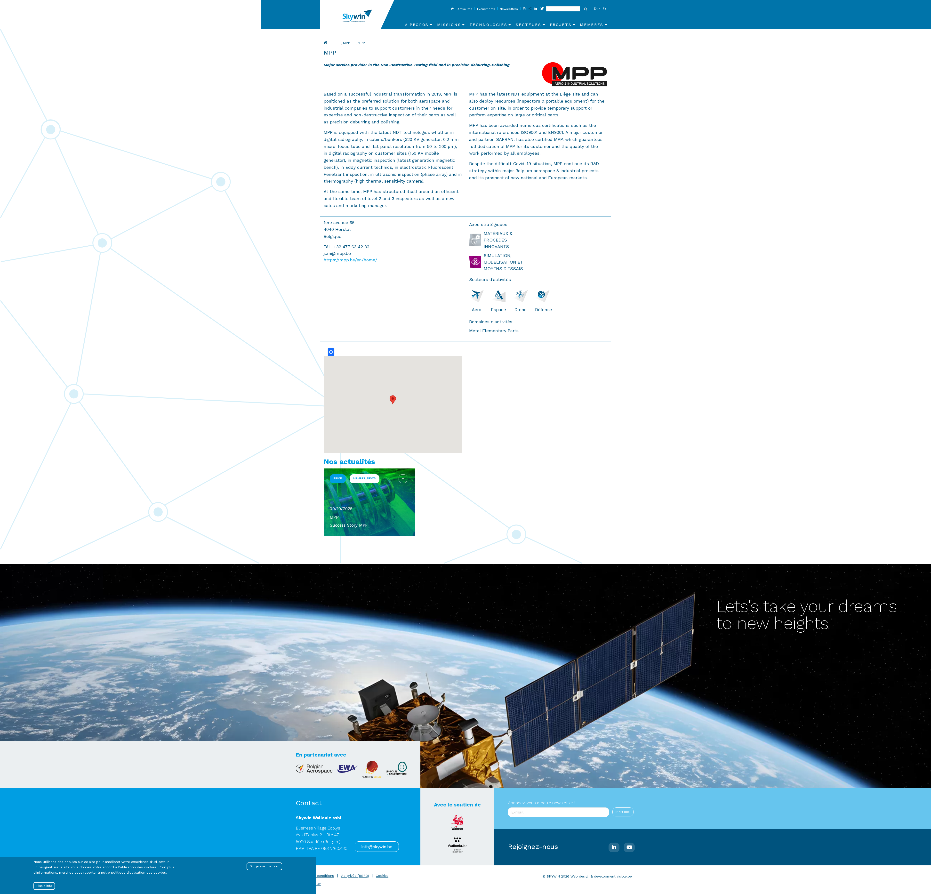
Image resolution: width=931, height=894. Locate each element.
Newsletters (509, 9)
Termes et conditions (316, 876)
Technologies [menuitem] (488, 24)
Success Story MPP (349, 525)
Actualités (464, 9)
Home (452, 9)
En (596, 8)
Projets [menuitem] (561, 24)
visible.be (624, 876)
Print (523, 9)
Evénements (486, 9)
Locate (331, 352)
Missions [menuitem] (449, 24)
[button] (393, 399)
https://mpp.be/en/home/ (350, 259)
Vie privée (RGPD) (355, 876)
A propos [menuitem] (417, 24)
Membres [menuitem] (591, 24)
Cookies (382, 876)
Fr (604, 8)
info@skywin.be (376, 846)
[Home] (359, 15)
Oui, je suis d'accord (264, 866)
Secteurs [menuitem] (528, 24)
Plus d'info (44, 886)
